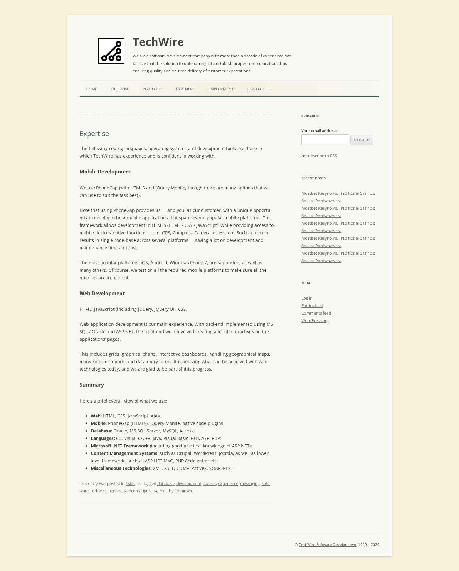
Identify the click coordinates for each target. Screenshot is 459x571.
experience (228, 483)
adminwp (183, 491)
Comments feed (316, 313)
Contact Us (259, 89)
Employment (221, 89)
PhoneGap (124, 210)
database (166, 483)
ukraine (115, 491)
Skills (130, 483)
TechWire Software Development (327, 544)
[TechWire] (111, 51)
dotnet (209, 483)
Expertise (120, 89)
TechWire (158, 41)
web (128, 491)
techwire (98, 491)
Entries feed (312, 305)
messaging (250, 483)
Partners (185, 89)
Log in (307, 298)
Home (91, 89)
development (188, 483)
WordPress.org (315, 320)
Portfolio (152, 89)
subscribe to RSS (321, 156)
